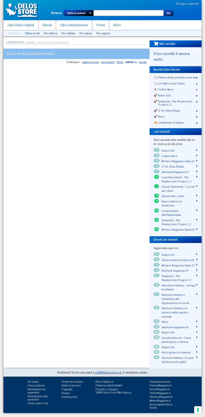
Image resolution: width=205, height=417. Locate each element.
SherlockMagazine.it (161, 397)
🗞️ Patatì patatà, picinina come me (175, 77)
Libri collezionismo (74, 25)
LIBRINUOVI (15, 42)
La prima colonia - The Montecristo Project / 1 (176, 179)
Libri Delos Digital (20, 25)
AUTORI (30, 42)
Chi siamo (33, 381)
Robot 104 (168, 332)
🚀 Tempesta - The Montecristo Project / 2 (173, 103)
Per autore (85, 33)
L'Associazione (36, 385)
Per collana (68, 33)
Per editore (50, 33)
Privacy (65, 393)
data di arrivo (90, 62)
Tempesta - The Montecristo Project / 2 (176, 222)
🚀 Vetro (159, 116)
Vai (169, 13)
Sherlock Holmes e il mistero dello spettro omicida (175, 312)
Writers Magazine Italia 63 (178, 229)
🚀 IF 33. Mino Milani (167, 110)
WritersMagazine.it (160, 400)
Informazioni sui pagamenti (36, 391)
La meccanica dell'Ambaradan (171, 213)
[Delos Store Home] (23, 10)
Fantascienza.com (160, 381)
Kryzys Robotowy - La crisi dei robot (178, 189)
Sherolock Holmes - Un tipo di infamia (178, 287)
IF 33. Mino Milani (173, 166)
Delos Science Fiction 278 (178, 260)
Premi (100, 25)
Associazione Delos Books (161, 406)
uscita (143, 62)
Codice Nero (169, 156)
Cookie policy (69, 397)
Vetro (165, 322)
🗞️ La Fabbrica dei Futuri (169, 83)
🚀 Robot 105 (162, 95)
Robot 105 (168, 150)
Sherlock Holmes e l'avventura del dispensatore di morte (175, 299)
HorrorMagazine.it (160, 389)
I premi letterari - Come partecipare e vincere (176, 340)
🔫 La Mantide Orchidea (169, 122)
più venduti (107, 62)
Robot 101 (168, 347)
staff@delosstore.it (108, 373)
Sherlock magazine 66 (175, 327)
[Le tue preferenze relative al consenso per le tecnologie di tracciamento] (198, 410)
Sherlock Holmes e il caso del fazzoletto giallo (178, 360)
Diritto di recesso (71, 385)
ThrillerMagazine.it (160, 393)
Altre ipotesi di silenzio (176, 352)
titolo (120, 62)
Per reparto (103, 33)
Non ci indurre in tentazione (172, 203)
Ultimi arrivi (32, 33)
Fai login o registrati (187, 3)
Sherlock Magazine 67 (175, 172)
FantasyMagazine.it (160, 385)
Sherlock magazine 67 (175, 270)
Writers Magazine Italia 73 (178, 265)
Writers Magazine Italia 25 (178, 161)
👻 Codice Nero (164, 89)
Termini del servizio (72, 381)
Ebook (47, 25)
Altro (117, 25)
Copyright (66, 389)
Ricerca (56, 13)
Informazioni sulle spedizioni (37, 398)
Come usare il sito (37, 403)
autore (130, 62)
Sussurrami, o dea (173, 196)
